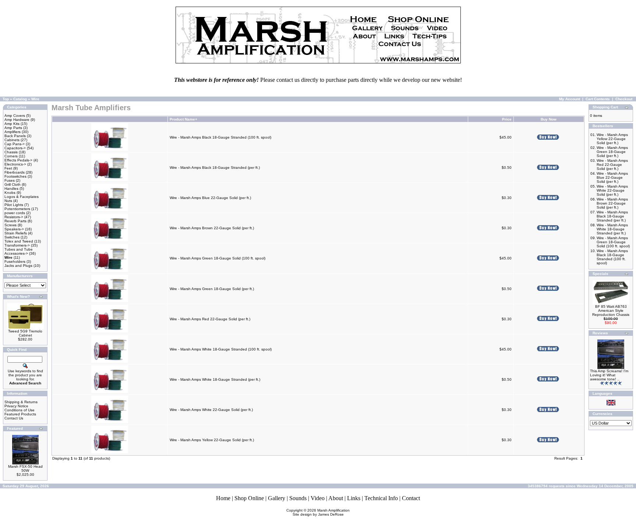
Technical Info (381, 498)
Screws (10, 225)
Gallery (276, 498)
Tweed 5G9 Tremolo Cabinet (25, 333)
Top (6, 99)
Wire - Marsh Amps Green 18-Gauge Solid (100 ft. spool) (217, 258)
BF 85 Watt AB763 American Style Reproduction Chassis (610, 310)
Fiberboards (14, 172)
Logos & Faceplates (21, 197)
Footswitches (15, 176)
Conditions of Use (19, 410)
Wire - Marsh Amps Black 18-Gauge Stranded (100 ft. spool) (220, 137)
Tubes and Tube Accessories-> (18, 251)
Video (318, 498)
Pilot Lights (13, 205)
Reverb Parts (15, 221)
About (335, 498)
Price (507, 119)
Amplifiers (12, 132)
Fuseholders (14, 261)
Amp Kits (12, 124)
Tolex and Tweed (18, 241)
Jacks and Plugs (18, 266)
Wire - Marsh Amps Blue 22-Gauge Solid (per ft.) (210, 198)
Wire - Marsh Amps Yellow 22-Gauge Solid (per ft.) (212, 440)
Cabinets (12, 140)
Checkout (623, 99)
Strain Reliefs (15, 233)
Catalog (20, 99)
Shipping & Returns (21, 402)
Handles (11, 188)
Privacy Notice (16, 406)
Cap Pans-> (14, 144)
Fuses (9, 180)
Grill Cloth (12, 184)
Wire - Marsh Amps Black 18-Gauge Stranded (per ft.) (215, 167)
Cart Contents (598, 99)
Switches (12, 237)
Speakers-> (14, 229)
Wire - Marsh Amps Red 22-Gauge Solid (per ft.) (210, 319)
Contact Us (13, 418)
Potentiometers (17, 209)
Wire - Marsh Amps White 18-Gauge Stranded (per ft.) (215, 379)
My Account (569, 99)
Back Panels (15, 136)
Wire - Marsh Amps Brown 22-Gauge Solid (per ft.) (212, 228)
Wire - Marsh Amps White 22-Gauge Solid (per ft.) (211, 410)
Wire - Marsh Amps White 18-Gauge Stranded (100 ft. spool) (221, 349)
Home (223, 498)
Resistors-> (13, 217)
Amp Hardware (16, 120)
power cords (14, 213)
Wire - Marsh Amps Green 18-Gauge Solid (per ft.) (212, 289)
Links (353, 498)
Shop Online (249, 498)
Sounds (298, 498)
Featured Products (20, 414)
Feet (8, 168)
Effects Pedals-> (18, 160)
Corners (11, 156)
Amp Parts (13, 128)
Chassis (11, 152)
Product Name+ (183, 119)
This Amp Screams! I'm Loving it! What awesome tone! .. (609, 375)
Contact (411, 498)
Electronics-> (15, 164)
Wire (35, 99)
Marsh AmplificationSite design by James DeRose (321, 512)
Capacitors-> (15, 148)
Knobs (9, 193)
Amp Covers (14, 116)
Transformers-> (17, 245)
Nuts (8, 201)
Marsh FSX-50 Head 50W (25, 468)
